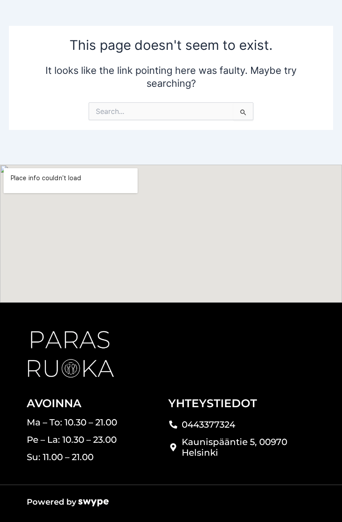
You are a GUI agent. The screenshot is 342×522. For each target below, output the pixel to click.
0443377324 (208, 424)
